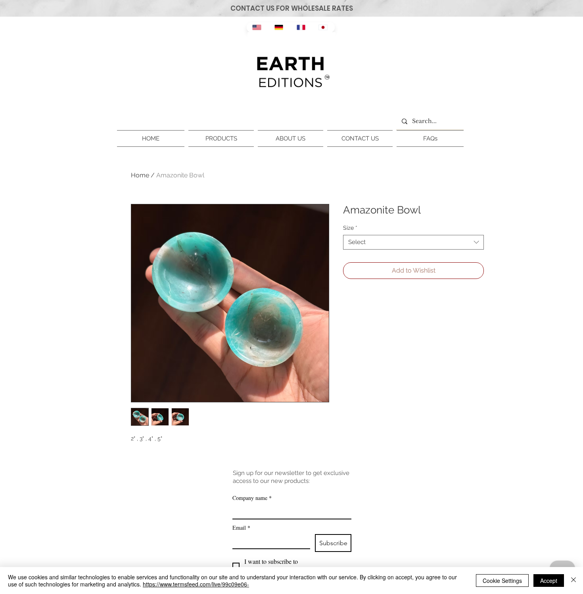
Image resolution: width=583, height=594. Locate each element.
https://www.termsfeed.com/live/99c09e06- (196, 584)
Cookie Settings (502, 580)
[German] (279, 27)
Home (140, 175)
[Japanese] (324, 27)
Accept (548, 580)
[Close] (573, 580)
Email (241, 527)
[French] (302, 27)
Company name (252, 497)
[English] (257, 27)
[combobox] (413, 242)
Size (350, 228)
